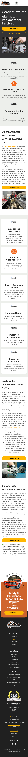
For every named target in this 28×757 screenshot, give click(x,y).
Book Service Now (14, 28)
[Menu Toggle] (16, 3)
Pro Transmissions (10, 147)
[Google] (12, 744)
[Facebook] (15, 744)
